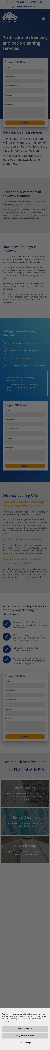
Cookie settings (25, 1042)
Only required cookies (25, 1035)
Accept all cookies (25, 1029)
